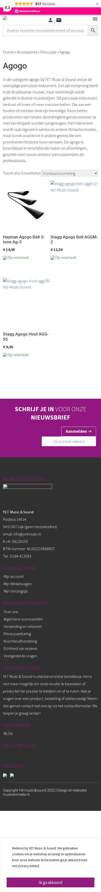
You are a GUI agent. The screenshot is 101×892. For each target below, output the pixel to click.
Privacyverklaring (17, 633)
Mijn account (14, 576)
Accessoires (27, 52)
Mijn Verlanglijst (16, 591)
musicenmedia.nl (16, 794)
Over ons (11, 611)
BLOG (8, 733)
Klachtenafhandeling (20, 641)
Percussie (48, 52)
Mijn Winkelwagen (18, 583)
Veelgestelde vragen (20, 655)
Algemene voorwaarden (23, 619)
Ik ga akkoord (51, 882)
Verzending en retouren (23, 626)
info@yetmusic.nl (27, 534)
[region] (50, 865)
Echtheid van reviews (20, 648)
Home (8, 52)
